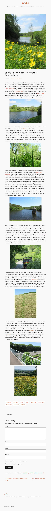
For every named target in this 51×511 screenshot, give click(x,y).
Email (6, 448)
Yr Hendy (31, 330)
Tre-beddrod (24, 128)
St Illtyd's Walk (9, 404)
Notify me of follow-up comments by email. (17, 461)
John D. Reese (40, 93)
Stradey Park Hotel (9, 88)
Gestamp (43, 234)
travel (20, 78)
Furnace (21, 83)
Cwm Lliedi (15, 402)
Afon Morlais (34, 279)
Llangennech (29, 285)
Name (6, 441)
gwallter (25, 3)
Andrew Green (15, 78)
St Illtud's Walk (41, 402)
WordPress (12, 506)
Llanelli (27, 402)
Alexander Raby (19, 91)
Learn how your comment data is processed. (33, 473)
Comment (7, 426)
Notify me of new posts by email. (14, 464)
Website (7, 454)
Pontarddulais (8, 334)
